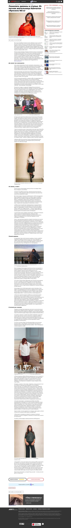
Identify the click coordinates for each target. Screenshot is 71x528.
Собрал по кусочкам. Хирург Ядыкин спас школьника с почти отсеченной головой (55, 43)
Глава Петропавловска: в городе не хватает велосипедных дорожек (53, 26)
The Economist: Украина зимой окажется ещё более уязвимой (54, 57)
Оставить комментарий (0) (35, 479)
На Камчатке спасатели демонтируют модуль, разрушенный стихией (53, 17)
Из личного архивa (39, 37)
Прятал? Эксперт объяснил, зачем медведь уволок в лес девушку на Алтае (55, 36)
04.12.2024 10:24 (11, 4)
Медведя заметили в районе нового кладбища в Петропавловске (53, 21)
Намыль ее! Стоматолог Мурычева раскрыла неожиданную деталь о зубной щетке (55, 40)
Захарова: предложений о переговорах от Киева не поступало (55, 71)
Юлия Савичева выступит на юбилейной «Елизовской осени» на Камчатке (53, 12)
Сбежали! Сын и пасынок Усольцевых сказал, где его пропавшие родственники (55, 33)
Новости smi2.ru (12, 505)
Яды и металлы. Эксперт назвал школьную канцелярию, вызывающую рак (54, 51)
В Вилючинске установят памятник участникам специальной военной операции (53, 8)
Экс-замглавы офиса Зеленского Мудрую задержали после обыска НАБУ (55, 68)
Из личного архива (34, 183)
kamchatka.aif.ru (18, 61)
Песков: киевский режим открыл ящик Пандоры (54, 64)
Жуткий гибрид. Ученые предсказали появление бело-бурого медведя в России (55, 47)
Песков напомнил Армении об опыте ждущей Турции (55, 61)
